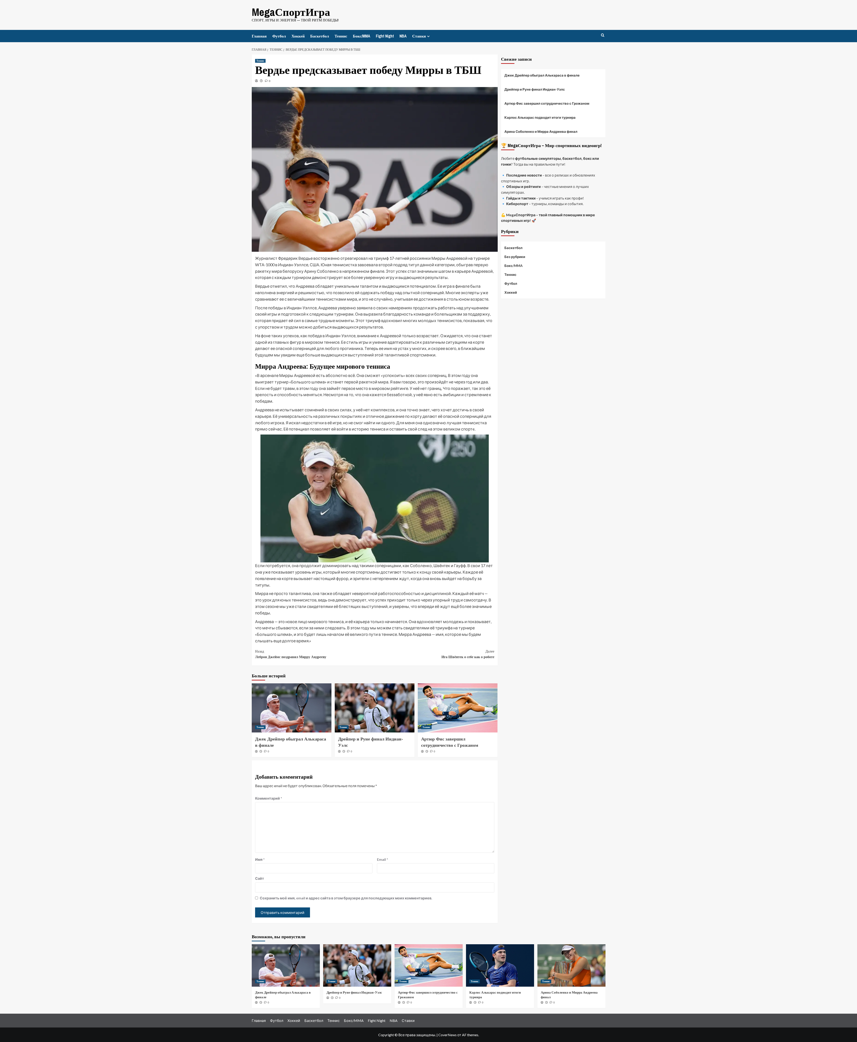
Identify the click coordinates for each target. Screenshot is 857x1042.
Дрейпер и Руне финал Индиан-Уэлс (534, 89)
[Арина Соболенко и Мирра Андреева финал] (571, 965)
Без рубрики (514, 257)
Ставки (419, 36)
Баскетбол (319, 36)
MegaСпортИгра (291, 12)
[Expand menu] (428, 36)
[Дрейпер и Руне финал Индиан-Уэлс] (374, 707)
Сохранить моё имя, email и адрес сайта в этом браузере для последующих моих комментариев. (346, 898)
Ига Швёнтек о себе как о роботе (467, 654)
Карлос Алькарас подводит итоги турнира (540, 117)
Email (382, 859)
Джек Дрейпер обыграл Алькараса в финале (542, 75)
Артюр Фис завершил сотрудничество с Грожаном (449, 742)
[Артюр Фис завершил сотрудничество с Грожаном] (457, 707)
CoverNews (447, 1035)
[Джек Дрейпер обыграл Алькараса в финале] (291, 707)
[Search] (602, 35)
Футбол (279, 36)
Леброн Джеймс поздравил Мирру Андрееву (290, 654)
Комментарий (268, 798)
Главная (259, 36)
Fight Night (385, 36)
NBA (403, 36)
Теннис (341, 36)
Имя (260, 859)
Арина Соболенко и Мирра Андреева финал (540, 131)
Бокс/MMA (361, 36)
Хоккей (298, 36)
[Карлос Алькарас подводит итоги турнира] (500, 965)
